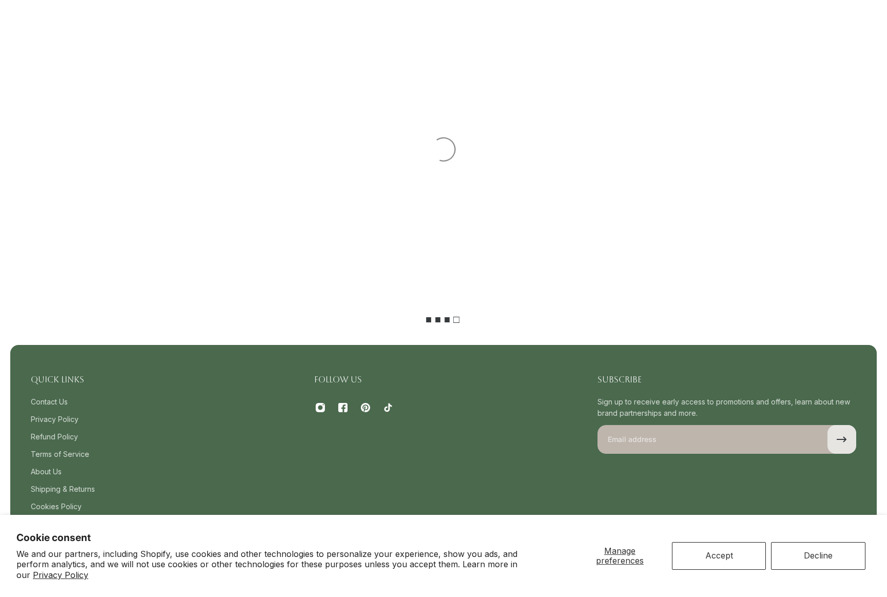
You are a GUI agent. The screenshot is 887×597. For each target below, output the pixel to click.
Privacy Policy (60, 575)
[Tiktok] (388, 407)
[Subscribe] (841, 439)
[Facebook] (343, 407)
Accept (719, 555)
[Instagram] (320, 407)
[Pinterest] (365, 407)
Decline (818, 555)
